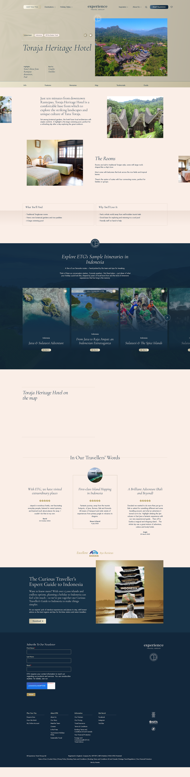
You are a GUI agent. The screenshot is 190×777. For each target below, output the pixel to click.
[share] (85, 35)
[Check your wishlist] (172, 7)
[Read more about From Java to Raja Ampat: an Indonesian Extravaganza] (94, 318)
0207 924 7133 (32, 7)
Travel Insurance (80, 723)
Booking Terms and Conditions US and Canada (83, 731)
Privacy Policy (53, 678)
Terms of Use (42, 759)
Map (96, 85)
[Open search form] (146, 7)
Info (25, 85)
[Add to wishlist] (90, 35)
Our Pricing (78, 720)
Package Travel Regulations (127, 759)
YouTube (101, 723)
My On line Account (33, 723)
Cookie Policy (52, 759)
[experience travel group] (97, 8)
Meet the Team (55, 723)
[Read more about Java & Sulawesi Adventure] (46, 318)
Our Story (54, 720)
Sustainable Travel (56, 738)
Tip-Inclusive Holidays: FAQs (58, 734)
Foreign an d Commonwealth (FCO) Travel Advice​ (82, 740)
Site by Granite (95, 762)
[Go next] (167, 317)
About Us (136, 7)
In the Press (54, 730)
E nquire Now (31, 717)
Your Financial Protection (83, 735)
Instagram (101, 720)
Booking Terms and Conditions (77, 759)
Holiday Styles (65, 7)
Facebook (101, 717)
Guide (146, 85)
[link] (153, 652)
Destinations (49, 7)
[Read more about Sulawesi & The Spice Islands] (143, 318)
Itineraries (73, 85)
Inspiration (122, 7)
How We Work (31, 720)
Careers (53, 726)
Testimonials (121, 85)
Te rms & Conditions (81, 726)
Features (48, 85)
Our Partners (79, 717)
